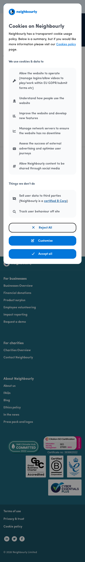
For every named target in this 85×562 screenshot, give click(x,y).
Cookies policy (66, 44)
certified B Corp (55, 201)
